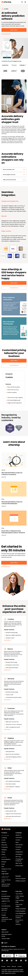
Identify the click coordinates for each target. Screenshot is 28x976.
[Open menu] (25, 2)
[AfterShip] (6, 2)
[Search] (22, 2)
